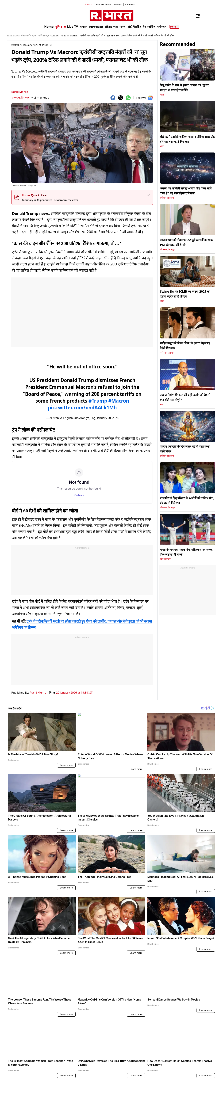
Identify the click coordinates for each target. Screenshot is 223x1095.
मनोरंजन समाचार (167, 353)
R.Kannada (130, 4)
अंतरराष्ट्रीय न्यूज (20, 98)
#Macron (118, 400)
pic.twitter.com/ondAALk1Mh (82, 407)
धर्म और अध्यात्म (167, 198)
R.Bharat (89, 4)
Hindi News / (13, 35)
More (173, 26)
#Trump (98, 400)
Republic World (103, 4)
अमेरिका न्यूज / (44, 35)
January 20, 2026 (107, 418)
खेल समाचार (165, 559)
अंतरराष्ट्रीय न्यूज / (29, 35)
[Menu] (197, 15)
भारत (162, 94)
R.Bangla (118, 4)
